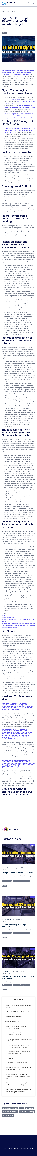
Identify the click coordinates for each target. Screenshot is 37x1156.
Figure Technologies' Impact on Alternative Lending (16, 1027)
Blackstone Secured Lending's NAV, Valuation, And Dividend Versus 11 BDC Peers (18, 1076)
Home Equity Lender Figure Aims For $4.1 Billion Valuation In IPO (18, 1068)
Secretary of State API (10, 1112)
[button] (33, 3)
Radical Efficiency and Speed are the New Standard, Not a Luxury (19, 1033)
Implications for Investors (14, 1017)
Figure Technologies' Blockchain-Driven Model (18, 1006)
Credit (21, 881)
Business (16, 881)
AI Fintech (29, 1108)
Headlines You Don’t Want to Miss (17, 1062)
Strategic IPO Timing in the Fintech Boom (19, 1012)
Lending (4, 885)
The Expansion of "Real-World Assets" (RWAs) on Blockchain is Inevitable (18, 1046)
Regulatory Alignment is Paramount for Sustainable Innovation (19, 1052)
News (13, 11)
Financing (27, 881)
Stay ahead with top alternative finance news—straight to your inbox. (18, 1091)
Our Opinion (10, 1058)
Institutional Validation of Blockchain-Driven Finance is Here (20, 1040)
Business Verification (10, 1108)
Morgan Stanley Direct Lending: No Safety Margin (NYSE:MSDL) (17, 1084)
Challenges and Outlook (14, 1021)
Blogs (8, 11)
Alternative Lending (7, 881)
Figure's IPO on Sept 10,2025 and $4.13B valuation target (17, 13)
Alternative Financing (27, 1112)
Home (3, 11)
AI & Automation (8, 1115)
